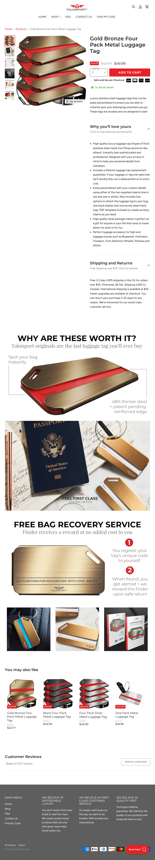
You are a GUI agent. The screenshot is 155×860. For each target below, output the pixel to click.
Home (42, 16)
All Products (10, 845)
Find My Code (106, 16)
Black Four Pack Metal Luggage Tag (57, 715)
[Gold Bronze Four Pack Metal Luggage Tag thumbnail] (10, 41)
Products (21, 29)
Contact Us (84, 16)
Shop (55, 16)
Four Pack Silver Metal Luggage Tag (93, 715)
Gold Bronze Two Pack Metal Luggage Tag (22, 716)
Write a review (136, 762)
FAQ (68, 16)
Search (22, 845)
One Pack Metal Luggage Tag (126, 715)
